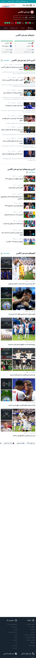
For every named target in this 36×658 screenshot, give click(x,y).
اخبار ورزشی (14, 627)
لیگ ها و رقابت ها (12, 632)
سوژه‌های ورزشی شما (12, 624)
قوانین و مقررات (30, 640)
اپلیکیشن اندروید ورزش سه (8, 5)
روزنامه (15, 637)
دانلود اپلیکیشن (30, 624)
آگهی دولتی (31, 645)
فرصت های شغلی (30, 637)
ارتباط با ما (31, 627)
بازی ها (22, 28)
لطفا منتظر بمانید (20, 17)
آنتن (16, 643)
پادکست (15, 629)
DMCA (32, 643)
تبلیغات (32, 629)
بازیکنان (5, 28)
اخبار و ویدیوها (14, 28)
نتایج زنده (14, 640)
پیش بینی (14, 645)
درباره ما (32, 632)
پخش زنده (14, 648)
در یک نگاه (30, 28)
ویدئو (15, 635)
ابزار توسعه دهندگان (29, 635)
